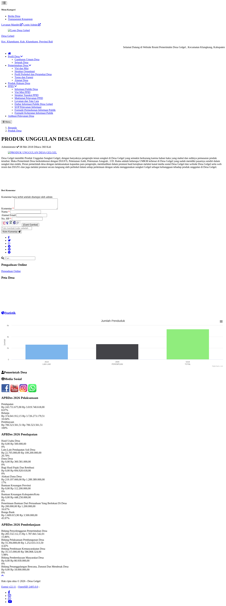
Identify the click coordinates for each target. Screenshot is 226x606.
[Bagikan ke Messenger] (9, 252)
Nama (5, 211)
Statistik (10, 313)
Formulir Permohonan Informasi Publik (35, 110)
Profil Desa (14, 56)
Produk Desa (15, 130)
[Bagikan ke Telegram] (9, 246)
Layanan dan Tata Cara (27, 101)
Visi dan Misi (21, 68)
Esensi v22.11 (8, 586)
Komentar (7, 208)
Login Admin (30, 24)
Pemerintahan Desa (18, 65)
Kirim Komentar (10, 231)
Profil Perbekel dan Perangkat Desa (33, 74)
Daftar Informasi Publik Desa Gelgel (34, 104)
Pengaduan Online (11, 271)
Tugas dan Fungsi (24, 77)
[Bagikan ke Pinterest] (9, 249)
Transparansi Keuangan (20, 19)
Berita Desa (14, 16)
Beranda (12, 127)
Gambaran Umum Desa (27, 59)
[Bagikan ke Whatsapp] (9, 243)
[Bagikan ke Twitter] (9, 240)
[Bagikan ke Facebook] (9, 237)
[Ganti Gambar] (30, 224)
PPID (11, 86)
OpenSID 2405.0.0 (28, 586)
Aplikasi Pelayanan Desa (21, 116)
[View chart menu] (221, 321)
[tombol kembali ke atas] (2, 575)
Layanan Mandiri (10, 24)
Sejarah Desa (21, 62)
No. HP (6, 218)
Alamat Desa (21, 80)
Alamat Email (8, 215)
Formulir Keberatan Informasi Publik (34, 113)
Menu (8, 122)
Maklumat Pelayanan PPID (29, 98)
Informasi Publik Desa (26, 89)
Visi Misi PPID (22, 92)
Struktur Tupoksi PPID (27, 95)
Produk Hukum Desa (19, 83)
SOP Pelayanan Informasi (28, 107)
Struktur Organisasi (25, 71)
